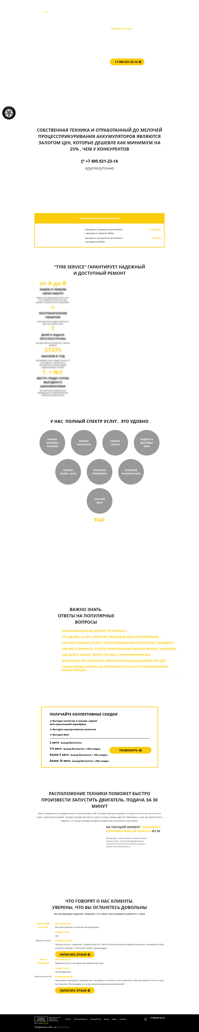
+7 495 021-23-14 (157, 7)
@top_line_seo (63, 1027)
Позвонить (128, 750)
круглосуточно (115, 581)
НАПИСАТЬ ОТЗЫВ (73, 954)
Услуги (68, 8)
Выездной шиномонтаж (41, 7)
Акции (106, 8)
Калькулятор (95, 8)
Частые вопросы (80, 8)
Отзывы (122, 8)
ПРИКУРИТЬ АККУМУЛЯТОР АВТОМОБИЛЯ (99, 218)
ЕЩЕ (99, 519)
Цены (114, 8)
